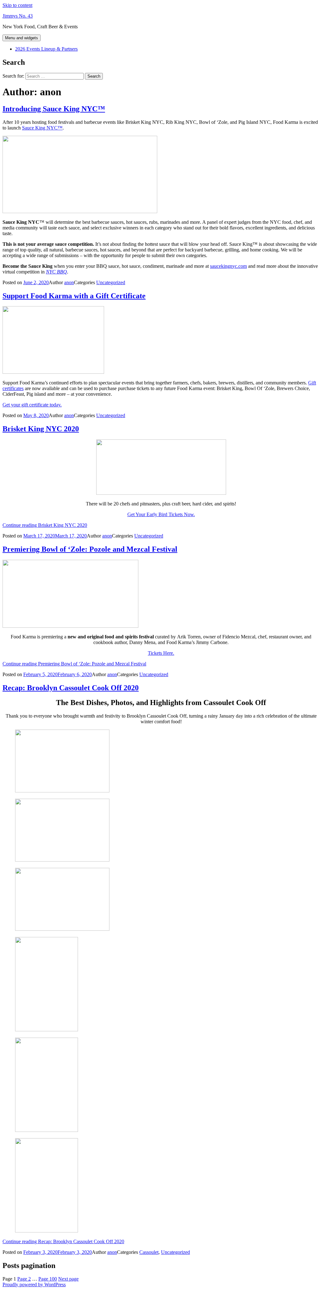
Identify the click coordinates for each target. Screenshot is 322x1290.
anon (69, 282)
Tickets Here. (161, 653)
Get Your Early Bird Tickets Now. (161, 514)
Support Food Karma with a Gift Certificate (74, 296)
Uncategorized (110, 282)
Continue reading (45, 525)
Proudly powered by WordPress (34, 1284)
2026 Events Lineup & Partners (46, 49)
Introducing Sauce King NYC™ (54, 109)
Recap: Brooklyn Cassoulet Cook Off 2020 (71, 688)
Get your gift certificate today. (32, 404)
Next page (68, 1279)
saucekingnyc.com (228, 266)
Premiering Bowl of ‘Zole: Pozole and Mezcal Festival (90, 549)
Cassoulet (148, 1252)
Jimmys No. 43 (18, 16)
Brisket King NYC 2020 (41, 429)
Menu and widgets (21, 38)
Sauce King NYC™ (42, 127)
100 (47, 1279)
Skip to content (17, 5)
